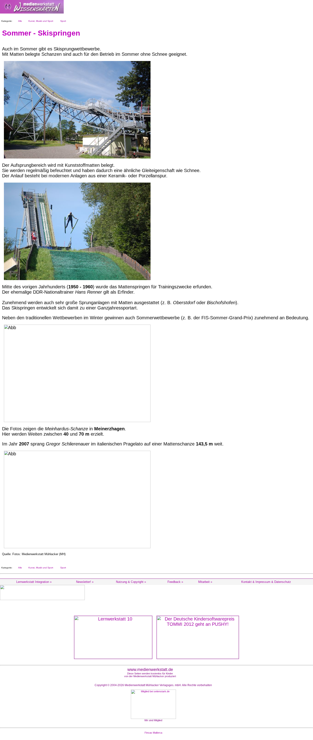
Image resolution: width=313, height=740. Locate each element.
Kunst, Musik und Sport (40, 21)
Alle (19, 21)
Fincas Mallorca (153, 732)
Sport (62, 21)
